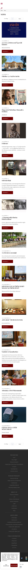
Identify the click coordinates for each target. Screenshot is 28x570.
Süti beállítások (6, 565)
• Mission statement (14, 501)
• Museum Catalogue (14, 494)
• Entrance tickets (14, 471)
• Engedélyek (14, 543)
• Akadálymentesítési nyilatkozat (14, 522)
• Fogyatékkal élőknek (14, 485)
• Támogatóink (14, 545)
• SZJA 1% (14, 547)
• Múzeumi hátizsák (14, 478)
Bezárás (17, 554)
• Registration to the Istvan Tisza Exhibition (14, 464)
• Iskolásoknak (14, 482)
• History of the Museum (14, 499)
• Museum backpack (14, 462)
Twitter (22, 558)
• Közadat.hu (14, 529)
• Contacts (14, 466)
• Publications (14, 508)
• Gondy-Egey (14, 517)
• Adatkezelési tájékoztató (14, 526)
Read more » (5, 51)
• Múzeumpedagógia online (14, 487)
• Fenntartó (14, 538)
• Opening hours (14, 469)
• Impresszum (14, 520)
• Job (14, 496)
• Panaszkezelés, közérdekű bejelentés (14, 524)
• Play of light (14, 459)
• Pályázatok (14, 540)
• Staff (14, 503)
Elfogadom (14, 565)
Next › (20, 18)
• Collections (14, 506)
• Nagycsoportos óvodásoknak (14, 480)
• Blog (14, 510)
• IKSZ (14, 457)
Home (2, 10)
